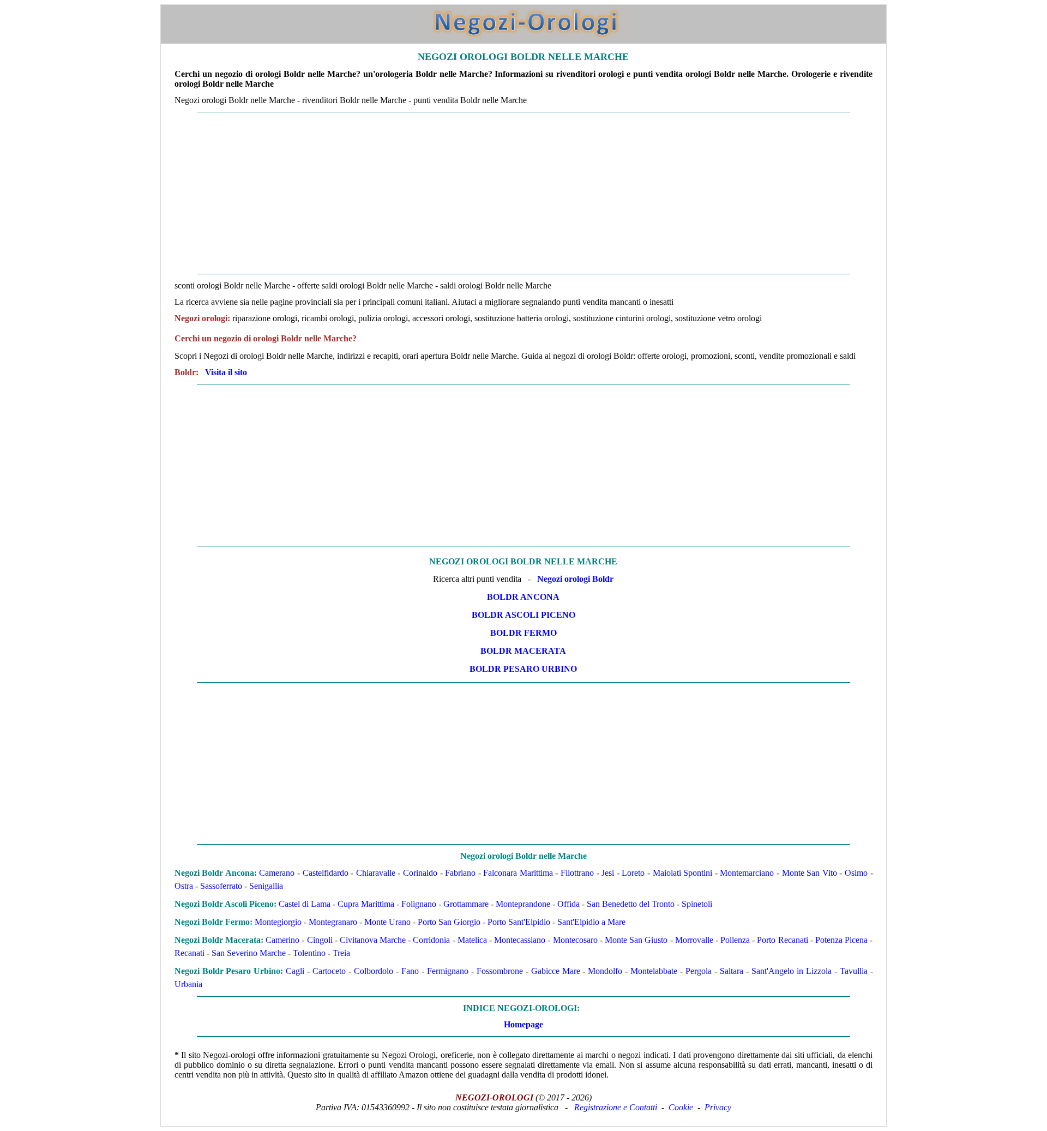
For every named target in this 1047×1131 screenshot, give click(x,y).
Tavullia (854, 971)
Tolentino (309, 953)
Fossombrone (500, 971)
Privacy (718, 1107)
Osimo (856, 872)
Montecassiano (519, 939)
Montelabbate (653, 971)
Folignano (418, 904)
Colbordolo (373, 971)
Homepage (523, 1024)
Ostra (183, 886)
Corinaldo (420, 872)
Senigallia (266, 886)
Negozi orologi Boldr (575, 578)
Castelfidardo (325, 872)
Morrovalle (694, 939)
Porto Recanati (782, 939)
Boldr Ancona (523, 596)
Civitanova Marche (373, 939)
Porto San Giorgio (449, 922)
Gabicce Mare (555, 971)
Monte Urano (387, 922)
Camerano (276, 872)
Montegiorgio (278, 922)
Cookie (681, 1107)
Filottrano (577, 872)
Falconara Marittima (518, 872)
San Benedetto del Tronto (631, 904)
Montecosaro (575, 939)
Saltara (731, 971)
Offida (568, 904)
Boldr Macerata (523, 650)
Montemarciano (747, 872)
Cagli (295, 971)
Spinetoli (697, 904)
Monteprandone (523, 904)
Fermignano (447, 971)
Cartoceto (329, 971)
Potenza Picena (841, 939)
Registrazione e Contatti (615, 1107)
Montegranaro (333, 922)
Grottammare (466, 904)
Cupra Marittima (366, 904)
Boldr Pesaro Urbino (523, 668)
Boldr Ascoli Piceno (523, 614)
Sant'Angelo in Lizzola (791, 971)
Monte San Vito (809, 872)
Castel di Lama (304, 904)
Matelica (472, 939)
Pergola (698, 971)
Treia (341, 953)
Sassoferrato (221, 886)
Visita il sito (226, 372)
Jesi (607, 872)
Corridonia (431, 939)
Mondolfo (605, 971)
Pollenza (735, 939)
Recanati (189, 953)
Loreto (633, 872)
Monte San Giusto (636, 939)
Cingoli (320, 939)
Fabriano (460, 872)
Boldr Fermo (523, 632)
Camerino (282, 939)
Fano (410, 971)
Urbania (188, 984)
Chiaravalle (375, 872)
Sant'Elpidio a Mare (591, 922)
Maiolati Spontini (683, 872)
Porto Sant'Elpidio (519, 922)
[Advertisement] (488, 193)
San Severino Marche (249, 953)
